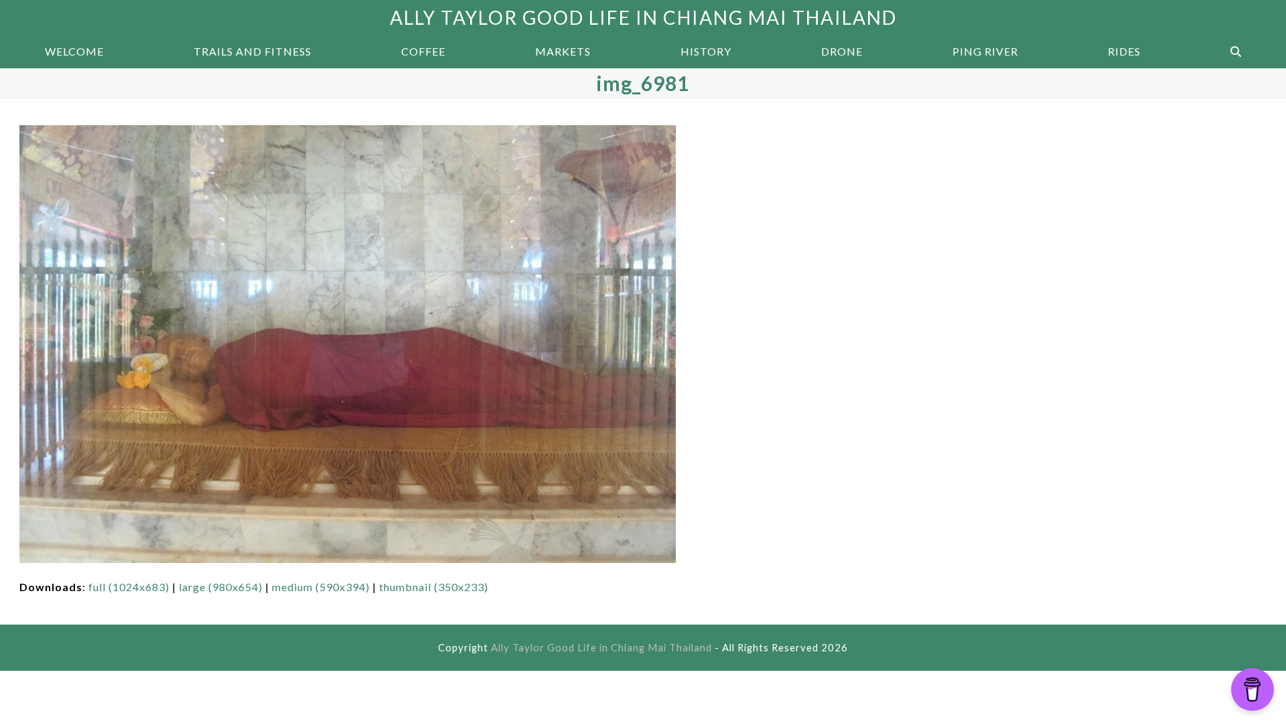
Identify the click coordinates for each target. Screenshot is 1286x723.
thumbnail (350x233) (433, 586)
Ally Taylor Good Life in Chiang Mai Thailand (643, 17)
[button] (1236, 51)
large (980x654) (221, 586)
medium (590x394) (321, 586)
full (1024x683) (128, 586)
